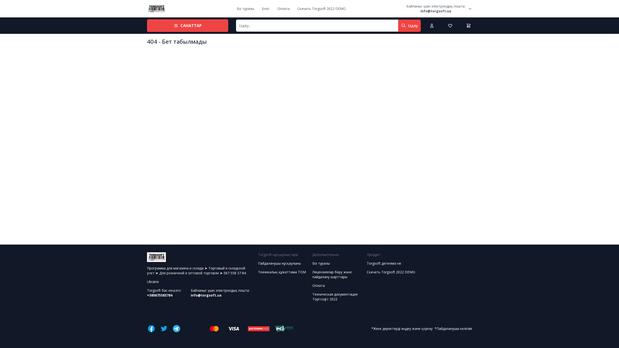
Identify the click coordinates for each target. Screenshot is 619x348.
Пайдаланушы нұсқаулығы (279, 263)
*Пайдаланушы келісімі (453, 328)
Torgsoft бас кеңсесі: (164, 292)
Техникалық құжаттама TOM (282, 272)
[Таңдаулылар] (450, 25)
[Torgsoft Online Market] (156, 9)
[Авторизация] (431, 25)
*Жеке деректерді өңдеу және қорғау (402, 328)
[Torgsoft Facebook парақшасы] (151, 328)
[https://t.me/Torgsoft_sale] (176, 328)
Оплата (283, 8)
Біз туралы (245, 8)
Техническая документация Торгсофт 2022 (335, 296)
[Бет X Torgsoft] (164, 328)
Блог (266, 8)
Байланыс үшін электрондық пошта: (435, 8)
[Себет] (468, 25)
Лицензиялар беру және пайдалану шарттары (332, 274)
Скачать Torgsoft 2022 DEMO (321, 8)
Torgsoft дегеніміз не (384, 263)
